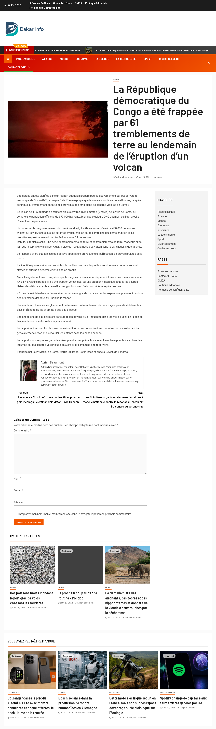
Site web (19, 502)
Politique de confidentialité (45, 7)
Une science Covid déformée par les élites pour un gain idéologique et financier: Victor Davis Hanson (48, 397)
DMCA (78, 3)
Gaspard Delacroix (35, 718)
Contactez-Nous (62, 3)
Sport (148, 59)
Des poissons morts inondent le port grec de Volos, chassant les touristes (31, 598)
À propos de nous (40, 3)
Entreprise (114, 693)
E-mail (18, 490)
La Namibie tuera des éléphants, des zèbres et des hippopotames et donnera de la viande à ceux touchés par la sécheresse (126, 603)
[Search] (209, 63)
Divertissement (169, 59)
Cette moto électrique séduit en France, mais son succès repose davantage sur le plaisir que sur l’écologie (131, 50)
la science (102, 59)
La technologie (126, 59)
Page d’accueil (25, 59)
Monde (64, 59)
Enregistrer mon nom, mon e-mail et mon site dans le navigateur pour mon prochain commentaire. (75, 514)
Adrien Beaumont (125, 177)
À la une (47, 59)
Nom (17, 478)
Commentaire (22, 430)
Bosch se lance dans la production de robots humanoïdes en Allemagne (77, 703)
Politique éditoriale (96, 3)
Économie (82, 59)
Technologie (14, 693)
